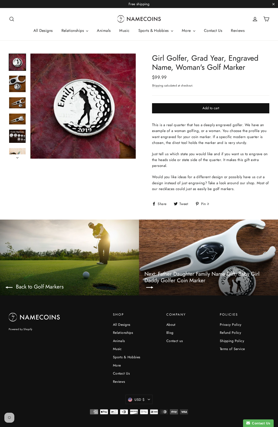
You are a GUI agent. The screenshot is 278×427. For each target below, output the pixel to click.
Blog (170, 332)
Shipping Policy (232, 340)
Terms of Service (232, 348)
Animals (104, 30)
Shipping (157, 85)
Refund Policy (230, 332)
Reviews (238, 30)
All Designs (43, 30)
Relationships (73, 30)
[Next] (17, 156)
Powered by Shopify (20, 329)
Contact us (174, 340)
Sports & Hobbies (154, 30)
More (187, 30)
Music (124, 30)
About (170, 324)
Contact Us (213, 30)
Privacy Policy (231, 324)
